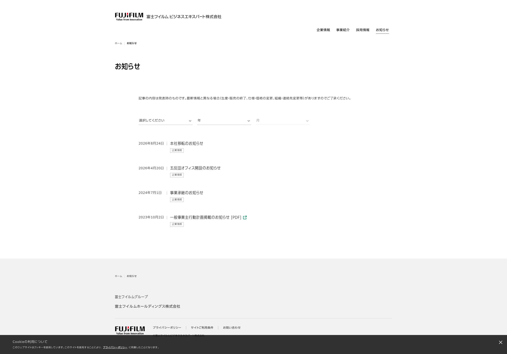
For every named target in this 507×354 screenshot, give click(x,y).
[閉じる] (500, 342)
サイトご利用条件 (202, 327)
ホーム (118, 43)
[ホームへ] (172, 17)
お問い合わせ (232, 327)
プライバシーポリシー (115, 347)
